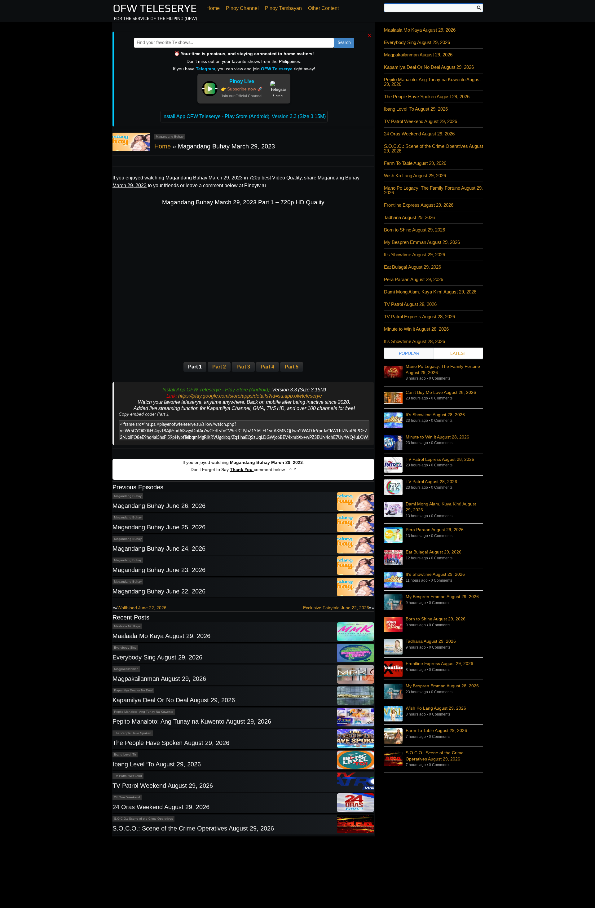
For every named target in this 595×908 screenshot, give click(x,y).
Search (344, 43)
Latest (458, 353)
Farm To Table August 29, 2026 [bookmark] (436, 730)
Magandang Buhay (169, 136)
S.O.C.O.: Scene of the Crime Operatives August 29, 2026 (193, 828)
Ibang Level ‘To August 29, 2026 (156, 764)
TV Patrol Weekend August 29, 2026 (162, 785)
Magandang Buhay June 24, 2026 (158, 548)
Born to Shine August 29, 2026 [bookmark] (435, 618)
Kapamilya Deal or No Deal (133, 690)
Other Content (323, 8)
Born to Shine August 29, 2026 (414, 229)
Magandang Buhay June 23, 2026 (158, 569)
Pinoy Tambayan (283, 8)
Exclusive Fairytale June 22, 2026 (336, 607)
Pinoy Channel (242, 8)
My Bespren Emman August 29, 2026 (422, 242)
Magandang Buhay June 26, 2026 (158, 505)
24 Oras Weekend (127, 797)
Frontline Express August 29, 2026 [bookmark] (439, 663)
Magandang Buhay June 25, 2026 (158, 527)
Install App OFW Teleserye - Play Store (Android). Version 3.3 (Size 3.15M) (244, 116)
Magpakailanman (126, 669)
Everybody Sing (125, 647)
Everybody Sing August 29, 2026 (157, 657)
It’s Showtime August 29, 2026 (414, 254)
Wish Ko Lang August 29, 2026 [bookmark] (436, 708)
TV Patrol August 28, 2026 (410, 304)
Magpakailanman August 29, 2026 (159, 678)
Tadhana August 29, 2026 (409, 217)
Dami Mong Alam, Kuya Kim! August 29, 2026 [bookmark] (441, 507)
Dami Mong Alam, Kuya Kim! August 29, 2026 (430, 291)
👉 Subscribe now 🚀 (241, 88)
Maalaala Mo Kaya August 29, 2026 (161, 636)
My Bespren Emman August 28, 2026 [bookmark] (442, 685)
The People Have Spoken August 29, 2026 (170, 742)
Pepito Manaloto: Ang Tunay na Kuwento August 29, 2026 (191, 721)
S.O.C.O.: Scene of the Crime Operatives (143, 818)
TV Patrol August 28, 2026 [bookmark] (431, 481)
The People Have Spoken (132, 733)
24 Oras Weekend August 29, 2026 (160, 807)
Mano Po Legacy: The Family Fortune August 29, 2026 (433, 190)
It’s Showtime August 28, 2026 (414, 341)
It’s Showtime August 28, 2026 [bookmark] (435, 414)
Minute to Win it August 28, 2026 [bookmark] (437, 436)
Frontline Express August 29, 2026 (418, 205)
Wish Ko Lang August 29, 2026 (415, 175)
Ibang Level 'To (125, 754)
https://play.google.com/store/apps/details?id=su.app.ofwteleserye (250, 396)
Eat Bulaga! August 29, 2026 (412, 267)
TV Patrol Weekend (128, 776)
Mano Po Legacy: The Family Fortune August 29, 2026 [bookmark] (443, 369)
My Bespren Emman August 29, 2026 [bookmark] (442, 596)
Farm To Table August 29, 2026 (415, 163)
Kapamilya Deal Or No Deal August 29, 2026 (173, 700)
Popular (409, 353)
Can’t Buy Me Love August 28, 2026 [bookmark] (441, 392)
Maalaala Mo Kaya (127, 626)
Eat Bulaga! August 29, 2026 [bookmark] (433, 551)
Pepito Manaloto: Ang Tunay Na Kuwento (144, 711)
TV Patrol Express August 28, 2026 (419, 316)
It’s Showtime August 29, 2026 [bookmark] (435, 574)
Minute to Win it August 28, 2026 (416, 329)
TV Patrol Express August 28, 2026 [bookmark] (440, 459)
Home (213, 8)
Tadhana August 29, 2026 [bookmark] (431, 641)
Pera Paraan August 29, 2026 (413, 279)
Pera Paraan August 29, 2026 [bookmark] (435, 529)
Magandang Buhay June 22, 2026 (158, 591)
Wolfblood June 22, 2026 (141, 607)
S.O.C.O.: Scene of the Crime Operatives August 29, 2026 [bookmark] (435, 755)
